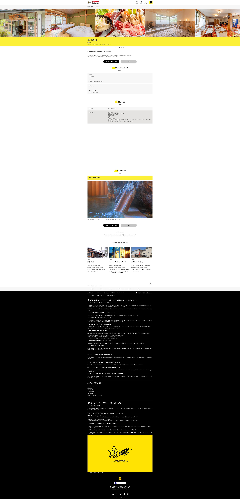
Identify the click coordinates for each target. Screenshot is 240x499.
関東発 (92, 288)
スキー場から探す (91, 389)
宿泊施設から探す (91, 391)
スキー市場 (89, 397)
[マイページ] (141, 2)
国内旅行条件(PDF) (101, 295)
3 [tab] (119, 47)
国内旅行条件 (90, 292)
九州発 (119, 288)
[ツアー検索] (145, 2)
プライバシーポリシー (121, 292)
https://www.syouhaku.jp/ (93, 92)
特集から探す (90, 387)
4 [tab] (121, 47)
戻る (129, 61)
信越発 (138, 288)
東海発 (101, 288)
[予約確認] (137, 2)
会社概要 (113, 292)
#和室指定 (112, 234)
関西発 (110, 288)
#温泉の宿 (126, 234)
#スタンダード (132, 234)
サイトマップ (98, 292)
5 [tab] (123, 47)
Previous (49, 22)
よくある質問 (91, 295)
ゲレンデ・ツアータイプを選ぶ (111, 61)
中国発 (129, 288)
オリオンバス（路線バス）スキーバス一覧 (95, 395)
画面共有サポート (110, 295)
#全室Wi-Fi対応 (119, 234)
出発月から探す (90, 393)
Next (191, 22)
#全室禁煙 (107, 234)
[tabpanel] (120, 23)
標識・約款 (106, 292)
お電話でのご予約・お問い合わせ (144, 292)
